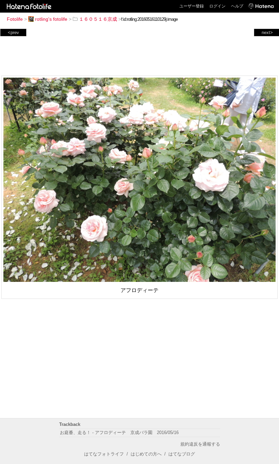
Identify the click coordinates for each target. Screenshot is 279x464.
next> (267, 32)
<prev (13, 32)
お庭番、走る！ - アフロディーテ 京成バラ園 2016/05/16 (119, 432)
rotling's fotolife (51, 19)
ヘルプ (237, 6)
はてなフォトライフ (104, 454)
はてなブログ (181, 454)
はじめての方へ (146, 454)
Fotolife (15, 19)
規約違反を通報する (200, 444)
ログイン (217, 6)
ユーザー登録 (191, 6)
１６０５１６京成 (98, 19)
